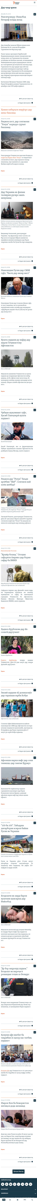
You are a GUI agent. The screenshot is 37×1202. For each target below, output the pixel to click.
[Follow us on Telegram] (22, 1184)
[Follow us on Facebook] (6, 1184)
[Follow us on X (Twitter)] (18, 1184)
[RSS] (26, 1184)
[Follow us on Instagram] (14, 1184)
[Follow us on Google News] (2, 1184)
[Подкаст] (30, 1184)
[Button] (26, 99)
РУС (25, 1200)
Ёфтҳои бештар (18, 1171)
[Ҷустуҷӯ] (32, 1200)
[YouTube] (17, 1200)
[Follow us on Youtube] (10, 1184)
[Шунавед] (10, 1200)
